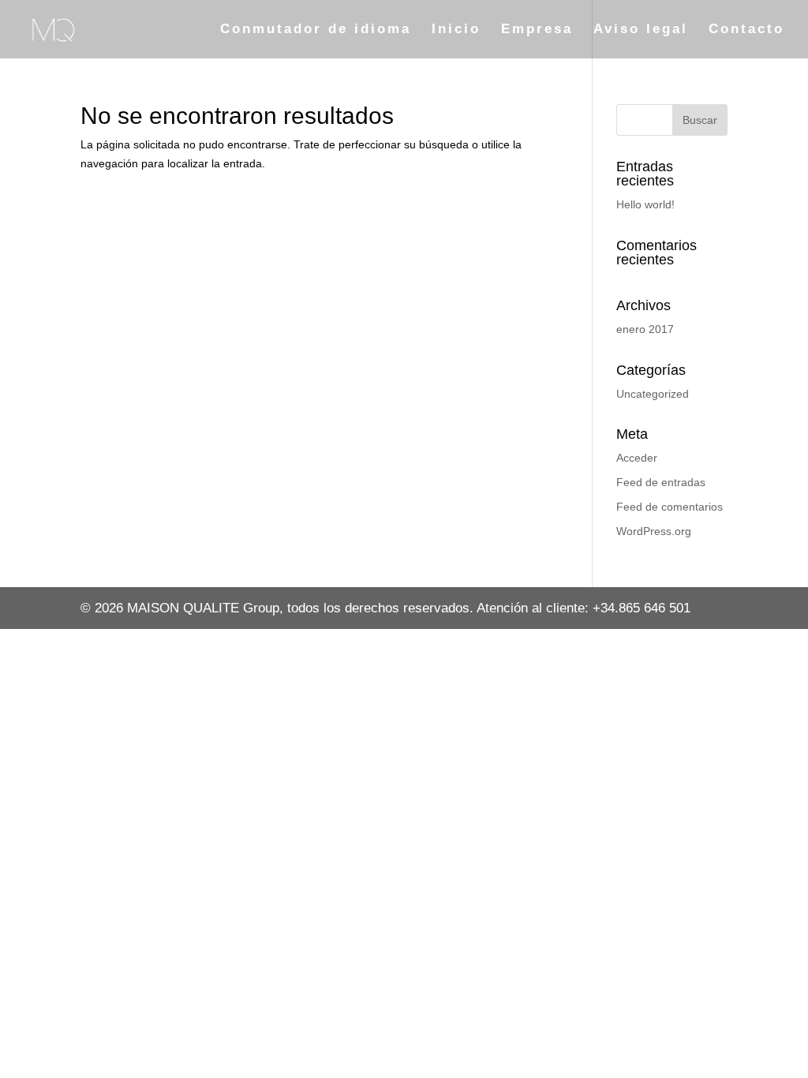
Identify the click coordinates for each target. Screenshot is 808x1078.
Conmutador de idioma (315, 30)
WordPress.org (653, 531)
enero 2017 (645, 329)
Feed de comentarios (669, 506)
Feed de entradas (660, 482)
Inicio (456, 30)
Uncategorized (652, 393)
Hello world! (645, 204)
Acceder (636, 457)
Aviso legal (640, 30)
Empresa (537, 30)
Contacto (746, 30)
